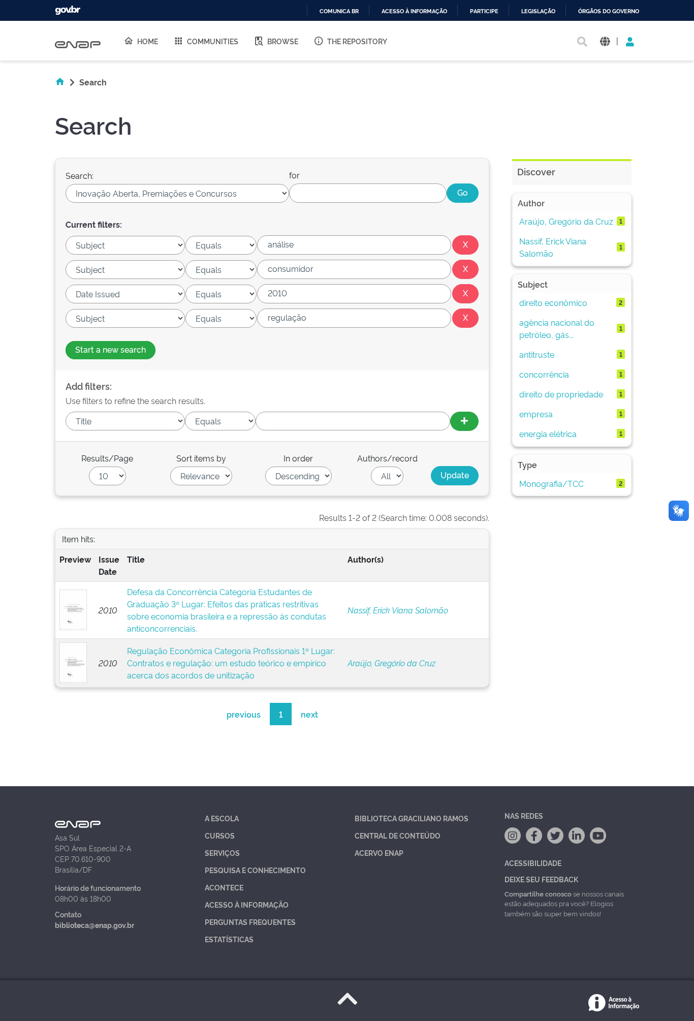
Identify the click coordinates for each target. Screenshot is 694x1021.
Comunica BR (339, 11)
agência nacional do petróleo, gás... (556, 328)
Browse (282, 41)
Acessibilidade (532, 863)
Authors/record (387, 457)
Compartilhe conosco (538, 893)
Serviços (222, 852)
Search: (79, 175)
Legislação (538, 11)
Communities (212, 41)
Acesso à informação (414, 11)
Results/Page (107, 457)
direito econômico (553, 302)
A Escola (222, 818)
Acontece (224, 887)
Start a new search (110, 349)
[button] (604, 41)
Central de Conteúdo (397, 835)
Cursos (220, 835)
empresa (536, 413)
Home (147, 41)
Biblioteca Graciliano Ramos (411, 818)
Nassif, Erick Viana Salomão (398, 609)
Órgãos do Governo (608, 11)
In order (298, 457)
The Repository (357, 41)
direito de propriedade (561, 393)
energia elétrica (548, 433)
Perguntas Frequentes (250, 921)
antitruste (536, 354)
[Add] (464, 421)
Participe (484, 11)
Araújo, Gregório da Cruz (391, 662)
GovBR (67, 10)
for (294, 174)
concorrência (544, 374)
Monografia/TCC (551, 483)
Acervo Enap (379, 852)
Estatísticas (229, 939)
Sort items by (201, 457)
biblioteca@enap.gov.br (94, 925)
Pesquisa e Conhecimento (255, 870)
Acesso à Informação (247, 904)
